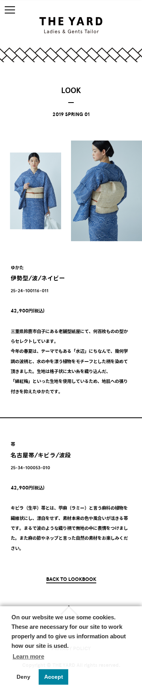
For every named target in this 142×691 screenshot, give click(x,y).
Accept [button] (53, 677)
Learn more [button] (28, 656)
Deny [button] (23, 677)
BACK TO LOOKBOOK (71, 579)
